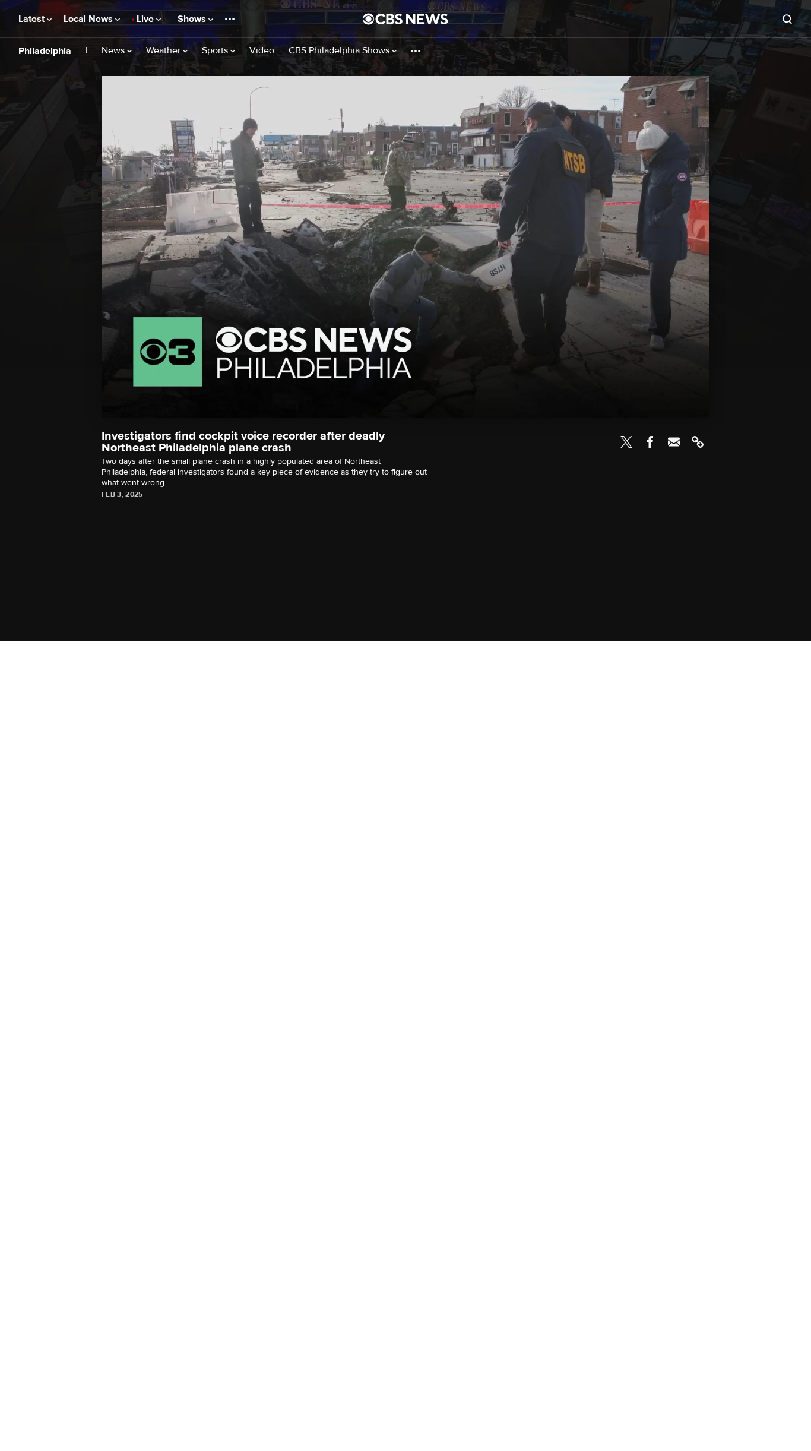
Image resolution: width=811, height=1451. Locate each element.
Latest (32, 19)
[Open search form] (787, 19)
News (114, 50)
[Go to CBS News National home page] (405, 19)
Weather (164, 50)
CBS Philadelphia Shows (340, 50)
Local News (89, 19)
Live (146, 19)
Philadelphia (44, 51)
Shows (193, 19)
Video (261, 50)
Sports (216, 50)
